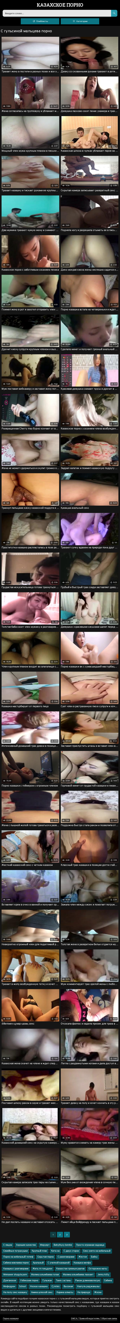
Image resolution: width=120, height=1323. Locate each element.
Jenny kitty (103, 1274)
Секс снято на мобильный (96, 1251)
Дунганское (9, 1280)
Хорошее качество (26, 1245)
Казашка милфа (82, 1262)
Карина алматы (65, 1292)
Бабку (94, 1257)
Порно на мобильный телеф (18, 1257)
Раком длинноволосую (87, 1280)
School (22, 1286)
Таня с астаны (63, 1280)
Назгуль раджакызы (88, 1286)
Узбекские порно (29, 1280)
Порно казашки (11, 1318)
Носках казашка (39, 1286)
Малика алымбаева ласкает (78, 1274)
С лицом (7, 1245)
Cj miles (56, 1286)
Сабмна (108, 1280)
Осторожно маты (98, 1268)
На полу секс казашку (15, 1292)
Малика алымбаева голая (45, 1274)
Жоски (97, 1292)
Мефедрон (9, 1286)
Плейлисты (42, 21)
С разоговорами (66, 1257)
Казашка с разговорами (15, 1268)
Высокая (68, 1286)
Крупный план (39, 1251)
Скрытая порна (45, 1257)
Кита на (55, 1251)
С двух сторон (71, 1251)
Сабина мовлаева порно (16, 1262)
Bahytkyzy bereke (63, 1245)
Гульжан (47, 1280)
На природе (83, 1292)
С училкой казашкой (59, 1262)
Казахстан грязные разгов (70, 1268)
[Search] (114, 13)
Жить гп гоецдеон (42, 1268)
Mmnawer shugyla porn (15, 1274)
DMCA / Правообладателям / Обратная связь (94, 1318)
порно (60, 5)
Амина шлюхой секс (41, 1292)
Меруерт (45, 1245)
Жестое (82, 1257)
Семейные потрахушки (15, 1251)
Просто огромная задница (90, 1245)
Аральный (38, 1262)
